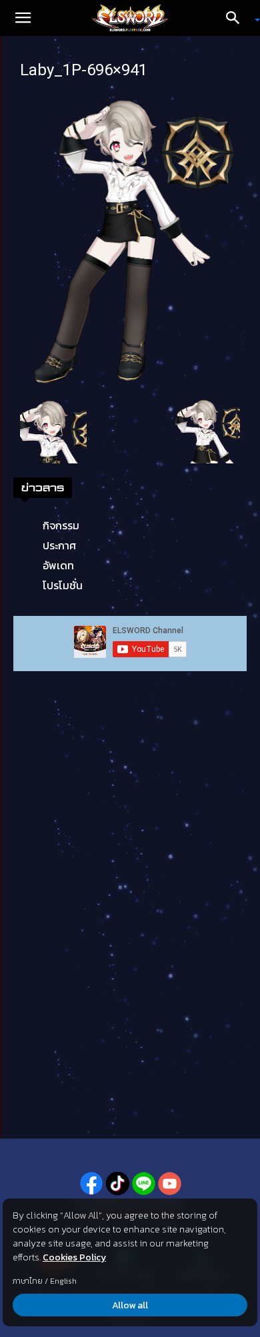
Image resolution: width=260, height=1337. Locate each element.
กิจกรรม (61, 525)
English (63, 1281)
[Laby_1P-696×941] (130, 240)
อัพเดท (58, 565)
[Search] (237, 18)
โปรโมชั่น (63, 585)
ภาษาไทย (28, 1281)
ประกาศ (59, 545)
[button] (22, 18)
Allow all (130, 1305)
